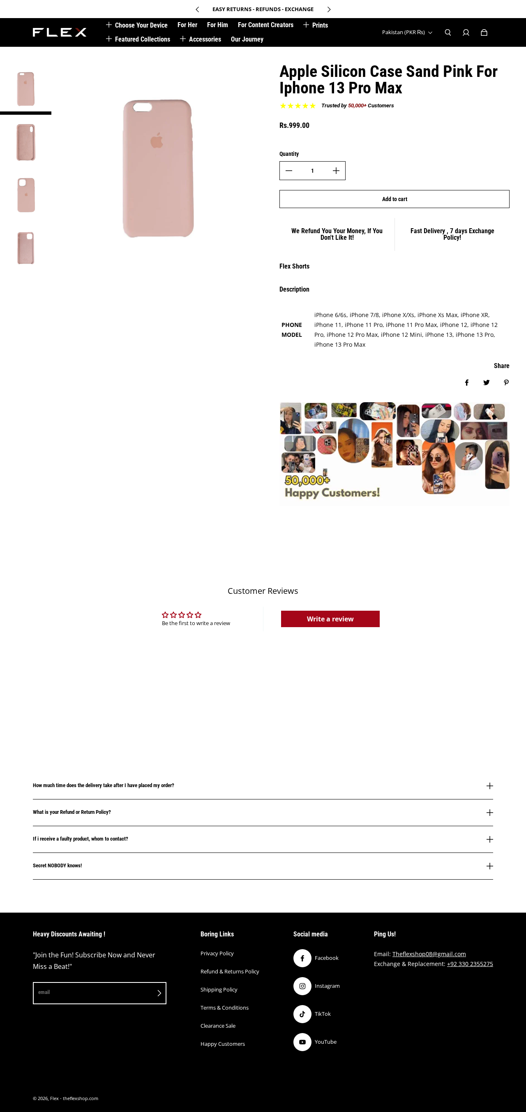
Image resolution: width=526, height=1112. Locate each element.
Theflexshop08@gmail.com (429, 954)
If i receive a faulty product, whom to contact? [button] (80, 839)
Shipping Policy (219, 989)
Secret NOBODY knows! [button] (57, 865)
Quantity (289, 154)
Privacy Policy (217, 953)
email (44, 992)
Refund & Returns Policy (230, 971)
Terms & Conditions (225, 1007)
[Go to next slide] (328, 9)
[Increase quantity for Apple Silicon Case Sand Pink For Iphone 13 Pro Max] (336, 171)
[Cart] (484, 32)
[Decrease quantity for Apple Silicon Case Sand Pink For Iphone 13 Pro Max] (289, 171)
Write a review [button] (330, 618)
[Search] (448, 32)
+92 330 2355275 (470, 964)
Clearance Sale (218, 1025)
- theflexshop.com (79, 1098)
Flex (54, 1098)
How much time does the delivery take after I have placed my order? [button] (103, 785)
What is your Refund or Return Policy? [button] (72, 812)
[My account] (466, 32)
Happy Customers (223, 1043)
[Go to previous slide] (197, 9)
